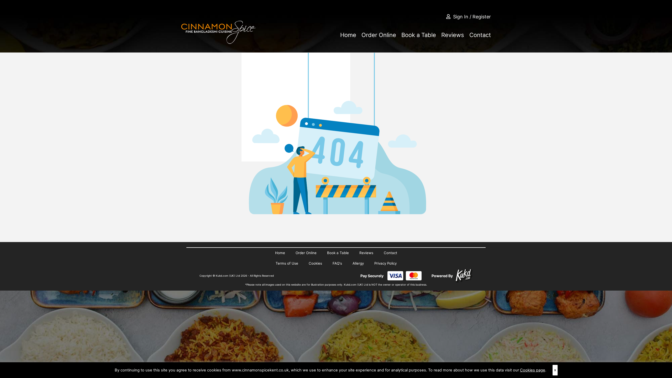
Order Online (378, 35)
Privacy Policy (385, 263)
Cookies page (532, 370)
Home (348, 35)
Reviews (452, 35)
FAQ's (337, 263)
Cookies (315, 263)
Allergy (358, 263)
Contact (480, 35)
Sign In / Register (472, 16)
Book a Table (418, 35)
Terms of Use (287, 263)
